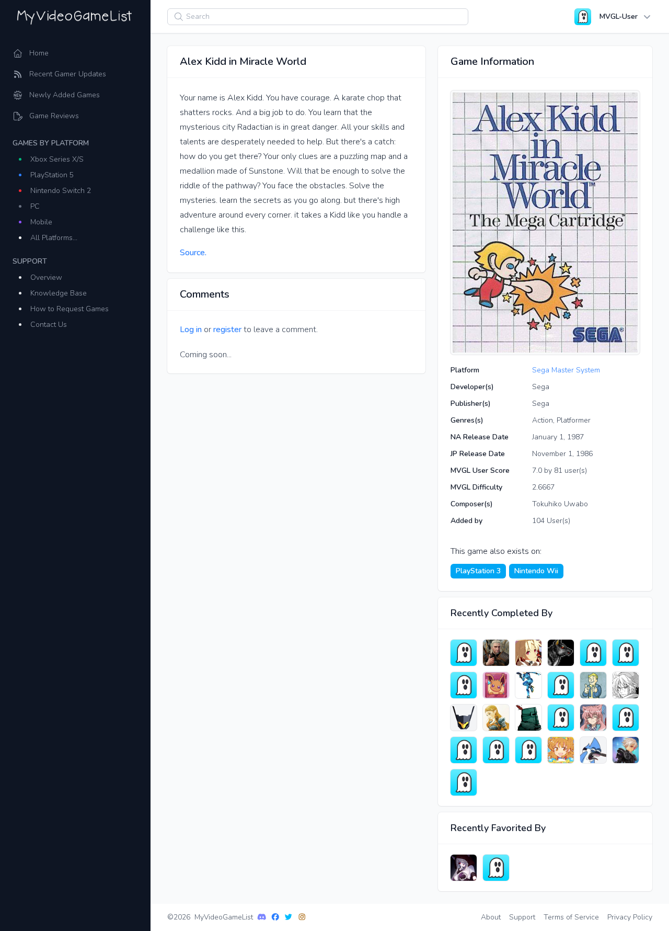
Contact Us (48, 325)
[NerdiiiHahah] (496, 718)
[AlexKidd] (528, 685)
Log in (191, 329)
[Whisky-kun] (626, 750)
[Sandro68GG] (593, 750)
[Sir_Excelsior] (528, 718)
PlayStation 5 (52, 175)
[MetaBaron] (496, 750)
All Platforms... (53, 238)
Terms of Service (571, 917)
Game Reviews (54, 116)
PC (35, 206)
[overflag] (464, 718)
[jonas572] (464, 750)
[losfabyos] (626, 653)
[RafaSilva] (496, 685)
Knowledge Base (58, 293)
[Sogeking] (626, 685)
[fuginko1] (528, 750)
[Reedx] (464, 782)
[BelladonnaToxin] (593, 718)
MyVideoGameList (223, 917)
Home (39, 53)
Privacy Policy (629, 917)
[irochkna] (464, 653)
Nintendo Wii (536, 571)
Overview (46, 277)
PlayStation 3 (478, 571)
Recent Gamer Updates (67, 74)
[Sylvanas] (464, 868)
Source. (193, 252)
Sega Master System (566, 370)
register (227, 329)
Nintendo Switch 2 (60, 191)
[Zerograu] (496, 653)
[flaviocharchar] (626, 718)
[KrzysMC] (593, 653)
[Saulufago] (561, 653)
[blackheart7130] (561, 718)
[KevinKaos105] (593, 685)
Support (522, 917)
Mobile (41, 222)
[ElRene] (561, 750)
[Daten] (528, 653)
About (491, 917)
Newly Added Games (64, 95)
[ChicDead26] (464, 685)
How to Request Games (69, 309)
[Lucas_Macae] (496, 868)
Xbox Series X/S (57, 159)
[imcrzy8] (561, 685)
